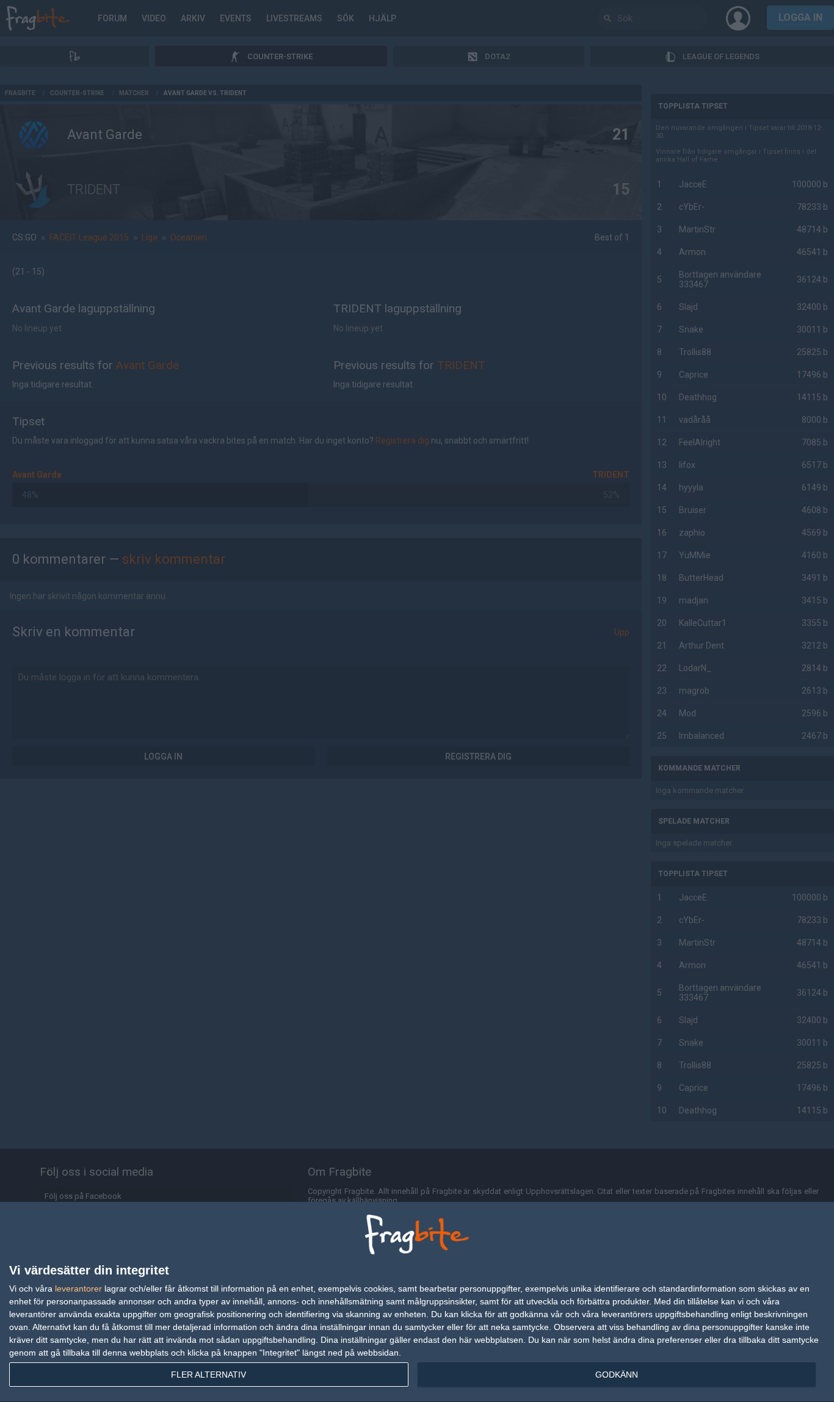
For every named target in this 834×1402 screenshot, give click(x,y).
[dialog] (417, 1302)
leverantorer (78, 1288)
